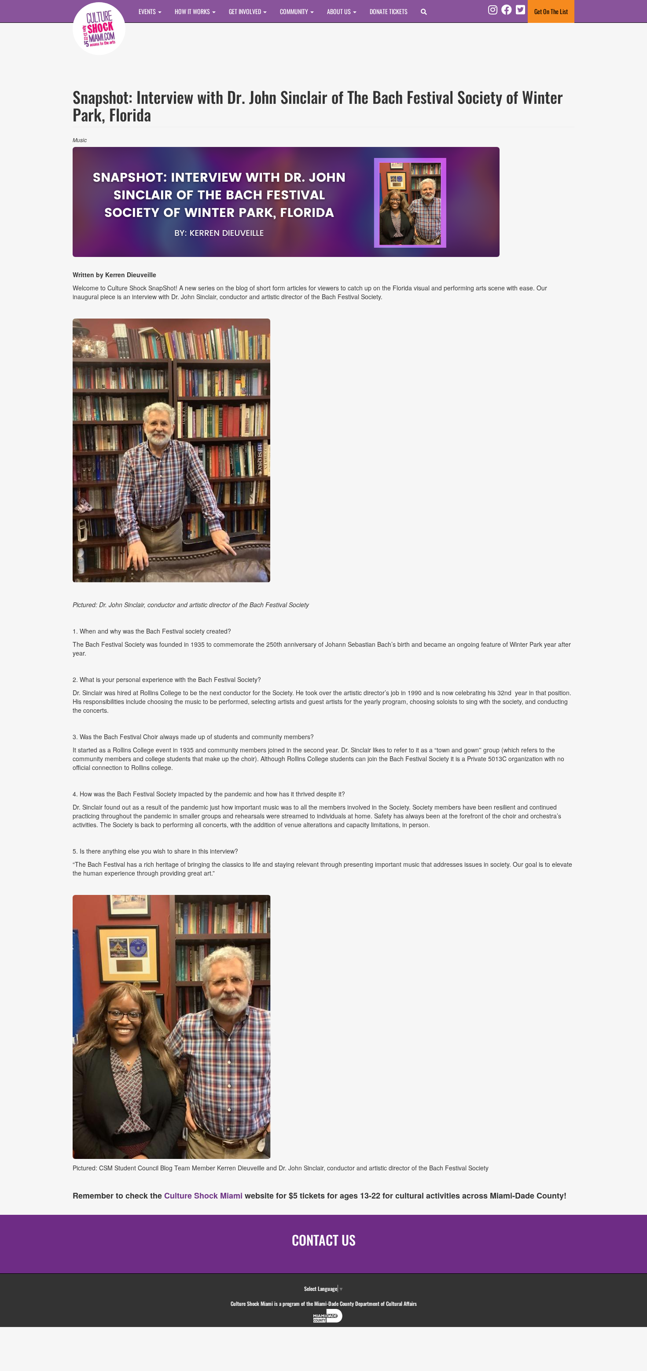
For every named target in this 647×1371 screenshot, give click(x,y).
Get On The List (551, 11)
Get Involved (245, 11)
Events (148, 11)
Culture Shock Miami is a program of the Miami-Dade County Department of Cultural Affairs (324, 1303)
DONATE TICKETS (389, 11)
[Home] (99, 29)
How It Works (193, 11)
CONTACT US (324, 1240)
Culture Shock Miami (203, 1195)
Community (294, 11)
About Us (339, 11)
